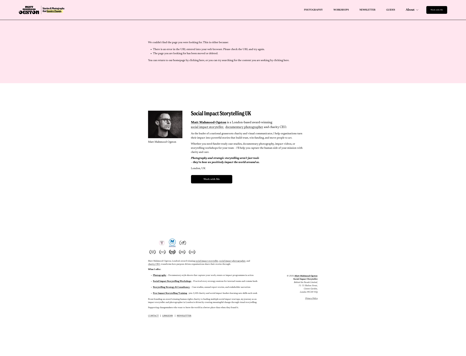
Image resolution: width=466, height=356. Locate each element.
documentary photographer (244, 127)
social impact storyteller (207, 127)
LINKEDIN (167, 316)
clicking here (196, 60)
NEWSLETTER (184, 316)
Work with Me (437, 10)
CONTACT (153, 316)
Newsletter (367, 10)
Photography (313, 10)
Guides (390, 10)
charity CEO (154, 264)
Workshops (341, 10)
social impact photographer (232, 261)
